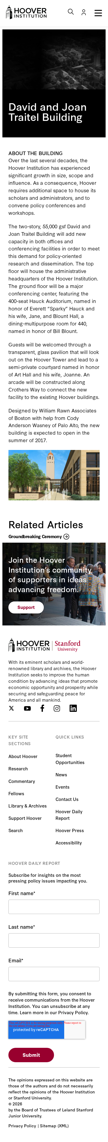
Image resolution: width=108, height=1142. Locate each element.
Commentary (21, 781)
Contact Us (67, 799)
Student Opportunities (70, 758)
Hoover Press (70, 830)
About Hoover (23, 756)
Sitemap (48, 1126)
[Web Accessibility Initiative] (26, 12)
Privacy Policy (22, 1126)
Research (18, 768)
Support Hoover (25, 818)
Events (63, 787)
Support (26, 607)
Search (15, 830)
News (61, 774)
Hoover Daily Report (69, 814)
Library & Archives (27, 805)
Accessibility (69, 842)
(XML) (63, 1126)
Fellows (16, 793)
